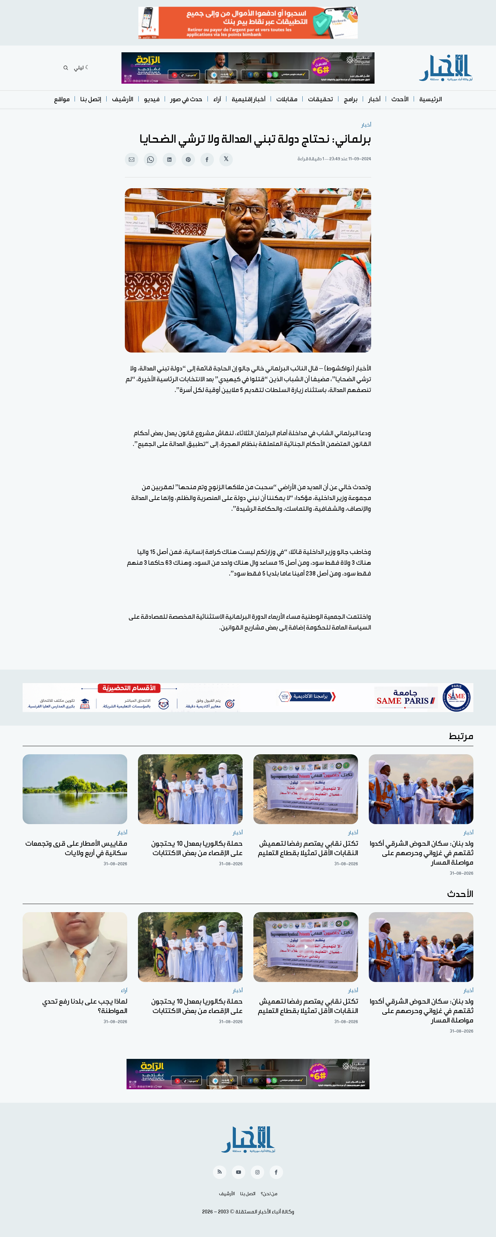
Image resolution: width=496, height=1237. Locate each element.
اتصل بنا (247, 1193)
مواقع (62, 99)
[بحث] (65, 68)
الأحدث (400, 99)
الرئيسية (430, 99)
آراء (217, 99)
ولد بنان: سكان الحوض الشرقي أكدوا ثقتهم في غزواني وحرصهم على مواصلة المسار (421, 853)
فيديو (152, 99)
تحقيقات (320, 99)
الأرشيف (122, 99)
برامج (351, 99)
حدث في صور (186, 99)
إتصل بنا (90, 99)
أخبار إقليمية (249, 99)
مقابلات (286, 99)
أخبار (374, 99)
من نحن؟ (269, 1193)
